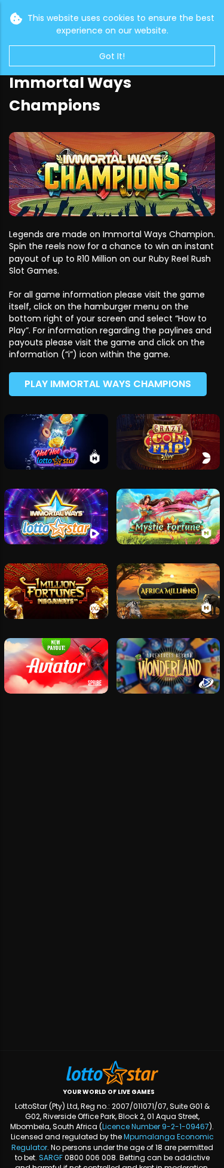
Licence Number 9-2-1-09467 (155, 1126)
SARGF (51, 1157)
